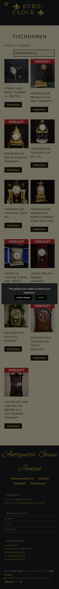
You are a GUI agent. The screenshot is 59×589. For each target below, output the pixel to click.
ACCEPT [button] (41, 297)
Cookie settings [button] (23, 297)
